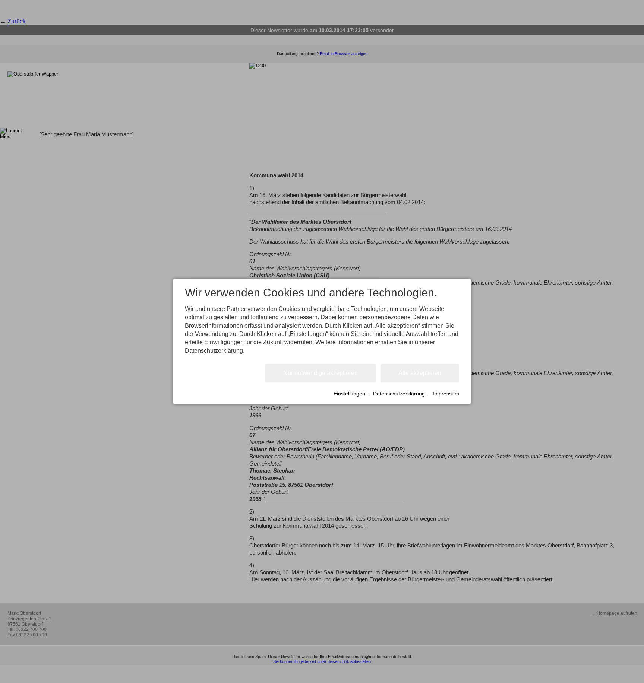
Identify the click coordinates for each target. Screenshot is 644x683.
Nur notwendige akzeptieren (320, 373)
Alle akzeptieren (419, 373)
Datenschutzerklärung (399, 394)
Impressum (446, 394)
